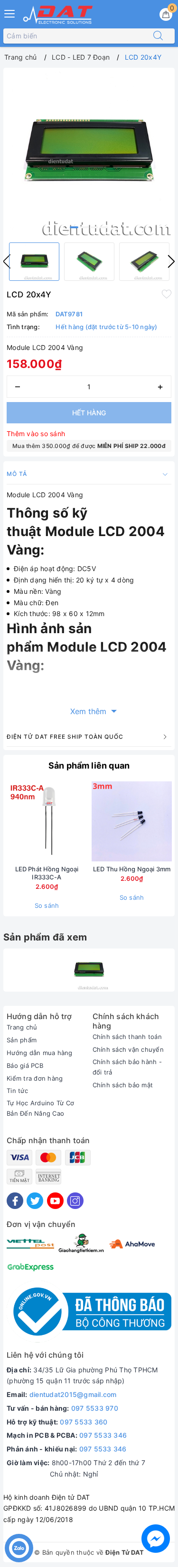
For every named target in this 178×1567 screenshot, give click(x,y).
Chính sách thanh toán (127, 1036)
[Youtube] (55, 1200)
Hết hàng (89, 413)
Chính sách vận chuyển (128, 1049)
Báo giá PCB (25, 1065)
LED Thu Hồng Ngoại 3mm (131, 869)
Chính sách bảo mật (123, 1085)
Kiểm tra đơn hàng (35, 1078)
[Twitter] (35, 1200)
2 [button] (84, 227)
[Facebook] (15, 1200)
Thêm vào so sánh (36, 434)
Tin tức (17, 1090)
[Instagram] (75, 1200)
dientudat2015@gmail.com (73, 1394)
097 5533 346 (103, 1435)
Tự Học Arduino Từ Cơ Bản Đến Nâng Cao (40, 1108)
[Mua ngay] (87, 821)
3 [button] (94, 227)
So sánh (47, 905)
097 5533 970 (94, 1408)
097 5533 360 (83, 1422)
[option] (89, 153)
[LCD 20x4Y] (89, 970)
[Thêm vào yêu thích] (166, 293)
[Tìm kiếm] (158, 36)
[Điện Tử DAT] (58, 14)
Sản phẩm (22, 1040)
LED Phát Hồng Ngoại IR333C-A (46, 873)
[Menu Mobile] (10, 12)
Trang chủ (22, 1027)
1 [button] (74, 227)
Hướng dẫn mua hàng (40, 1053)
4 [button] (104, 227)
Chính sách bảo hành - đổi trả (127, 1067)
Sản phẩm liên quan (89, 765)
